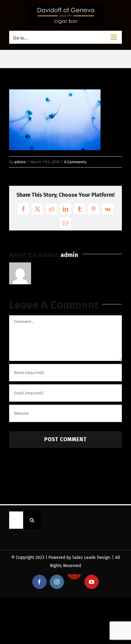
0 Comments (75, 162)
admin (20, 162)
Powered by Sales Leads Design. (79, 557)
